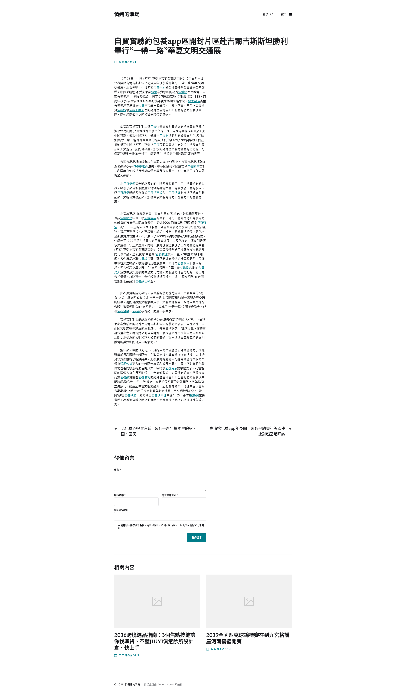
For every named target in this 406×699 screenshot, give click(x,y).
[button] (268, 14)
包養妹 (121, 110)
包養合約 (159, 88)
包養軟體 (162, 254)
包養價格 (144, 377)
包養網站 (126, 218)
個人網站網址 (121, 510)
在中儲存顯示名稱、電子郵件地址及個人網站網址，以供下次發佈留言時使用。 (161, 526)
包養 (154, 92)
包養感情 (123, 193)
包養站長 (194, 101)
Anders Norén (165, 684)
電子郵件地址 (170, 495)
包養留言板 (154, 193)
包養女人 (183, 263)
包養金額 (123, 311)
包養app (171, 368)
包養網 (182, 92)
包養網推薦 (140, 166)
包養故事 (193, 166)
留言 (117, 469)
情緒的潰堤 (127, 14)
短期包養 (126, 364)
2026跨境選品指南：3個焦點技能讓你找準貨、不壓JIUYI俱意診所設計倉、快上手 (154, 641)
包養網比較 (142, 281)
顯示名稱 (120, 495)
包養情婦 (129, 183)
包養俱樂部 (136, 110)
